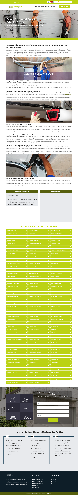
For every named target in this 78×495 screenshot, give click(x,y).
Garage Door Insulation (33, 246)
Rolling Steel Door (54, 336)
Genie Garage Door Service (56, 260)
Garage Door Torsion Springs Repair (35, 375)
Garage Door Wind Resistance (56, 236)
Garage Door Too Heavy (33, 372)
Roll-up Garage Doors (55, 326)
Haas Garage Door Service (56, 269)
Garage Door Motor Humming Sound (35, 276)
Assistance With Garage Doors (12, 236)
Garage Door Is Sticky (33, 250)
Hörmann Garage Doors (55, 276)
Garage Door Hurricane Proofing (35, 236)
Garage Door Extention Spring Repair (13, 346)
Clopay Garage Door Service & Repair (13, 263)
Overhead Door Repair (55, 299)
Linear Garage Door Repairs (56, 283)
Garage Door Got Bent (11, 369)
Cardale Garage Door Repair (12, 256)
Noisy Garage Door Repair (33, 273)
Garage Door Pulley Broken (34, 316)
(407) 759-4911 (64, 6)
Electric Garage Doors (11, 279)
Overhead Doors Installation (56, 306)
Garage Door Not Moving (33, 283)
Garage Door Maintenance (34, 269)
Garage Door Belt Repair (11, 306)
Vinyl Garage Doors (54, 365)
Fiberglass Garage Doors (11, 289)
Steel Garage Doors (54, 359)
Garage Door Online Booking (34, 289)
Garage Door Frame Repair (12, 365)
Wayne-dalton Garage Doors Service (57, 369)
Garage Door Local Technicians (34, 263)
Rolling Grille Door (54, 332)
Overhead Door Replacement (56, 303)
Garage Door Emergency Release (13, 332)
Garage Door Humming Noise (12, 379)
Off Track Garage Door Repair (56, 296)
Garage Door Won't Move (55, 243)
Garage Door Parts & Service (34, 312)
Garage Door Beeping (11, 303)
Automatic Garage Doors (11, 240)
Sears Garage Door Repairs (56, 346)
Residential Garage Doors (55, 322)
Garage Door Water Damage (56, 230)
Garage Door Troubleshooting (34, 382)
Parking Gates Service (55, 309)
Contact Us (53, 6)
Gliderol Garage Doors (55, 266)
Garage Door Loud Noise (33, 266)
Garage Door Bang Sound (11, 299)
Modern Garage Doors (55, 289)
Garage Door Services (43, 6)
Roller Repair (53, 329)
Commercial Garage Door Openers (13, 266)
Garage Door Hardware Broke (12, 382)
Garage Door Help (32, 233)
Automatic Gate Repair (11, 243)
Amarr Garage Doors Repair (12, 233)
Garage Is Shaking (54, 253)
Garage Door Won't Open (55, 246)
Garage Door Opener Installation (35, 296)
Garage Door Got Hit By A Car (12, 372)
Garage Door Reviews (33, 332)
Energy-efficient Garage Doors (12, 286)
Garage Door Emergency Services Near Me (14, 339)
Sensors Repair (54, 352)
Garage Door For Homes (11, 355)
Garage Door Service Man (33, 342)
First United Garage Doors (11, 293)
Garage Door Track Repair (33, 379)
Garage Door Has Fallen (33, 230)
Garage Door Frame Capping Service (13, 362)
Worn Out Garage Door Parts (56, 379)
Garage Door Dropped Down (12, 329)
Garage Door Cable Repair (11, 312)
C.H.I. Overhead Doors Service (12, 250)
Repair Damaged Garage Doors (56, 316)
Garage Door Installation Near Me (35, 243)
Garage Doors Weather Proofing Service (58, 250)
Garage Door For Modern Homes (13, 359)
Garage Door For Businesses (12, 352)
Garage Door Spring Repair (34, 349)
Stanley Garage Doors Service (56, 355)
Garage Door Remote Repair (34, 322)
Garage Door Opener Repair (34, 299)
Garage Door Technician (33, 365)
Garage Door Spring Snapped (34, 359)
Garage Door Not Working (33, 286)
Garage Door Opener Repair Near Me (35, 303)
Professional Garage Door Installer (57, 312)
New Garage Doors (54, 293)
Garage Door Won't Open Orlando (16, 38)
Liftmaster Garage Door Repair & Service (58, 279)
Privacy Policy (36, 487)
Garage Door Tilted (32, 369)
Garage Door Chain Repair (11, 319)
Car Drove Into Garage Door (12, 253)
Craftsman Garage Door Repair (12, 273)
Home (35, 6)
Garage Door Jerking (32, 256)
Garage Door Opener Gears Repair (35, 293)
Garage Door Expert (10, 342)
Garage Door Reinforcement (34, 319)
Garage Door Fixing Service (12, 349)
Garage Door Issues (32, 253)
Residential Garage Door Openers (57, 319)
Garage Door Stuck (32, 362)
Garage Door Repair (32, 326)
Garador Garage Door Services (12, 296)
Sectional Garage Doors (55, 349)
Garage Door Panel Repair (33, 309)
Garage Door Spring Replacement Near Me (36, 355)
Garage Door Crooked (11, 322)
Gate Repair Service (54, 256)
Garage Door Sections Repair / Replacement (37, 336)
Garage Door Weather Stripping (56, 233)
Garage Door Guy (10, 375)
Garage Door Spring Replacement (35, 352)
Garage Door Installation (33, 240)
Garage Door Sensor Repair (34, 339)
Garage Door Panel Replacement (35, 306)
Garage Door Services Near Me (34, 346)
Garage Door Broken (10, 309)
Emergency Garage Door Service (13, 283)
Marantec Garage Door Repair (56, 286)
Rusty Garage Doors (54, 342)
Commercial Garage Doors (11, 269)
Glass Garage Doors (54, 263)
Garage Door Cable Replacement (13, 316)
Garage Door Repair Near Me (34, 329)
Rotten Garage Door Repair (56, 339)
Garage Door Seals (10, 326)
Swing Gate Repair (54, 362)
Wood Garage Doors (54, 375)
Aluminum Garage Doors (11, 230)
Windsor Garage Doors (55, 372)
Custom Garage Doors (11, 276)
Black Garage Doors (10, 246)
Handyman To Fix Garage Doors (56, 273)
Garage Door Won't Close (55, 240)
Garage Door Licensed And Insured (35, 260)
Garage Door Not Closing (33, 279)
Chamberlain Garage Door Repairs (13, 260)
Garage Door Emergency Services (13, 336)
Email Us (28, 2)
